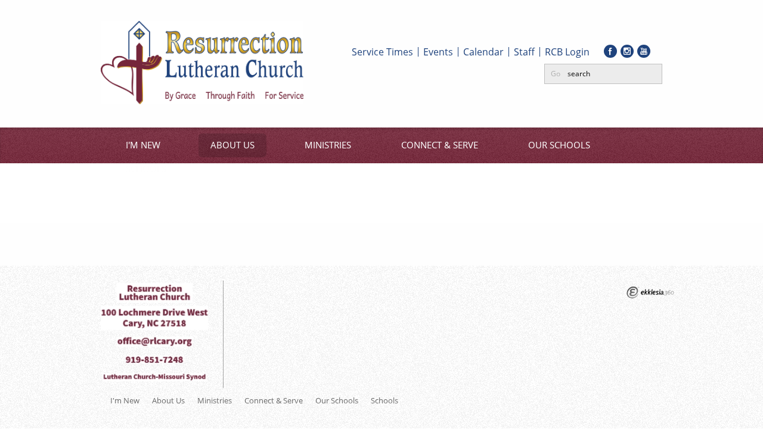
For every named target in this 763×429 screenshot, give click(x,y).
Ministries (328, 145)
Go (555, 74)
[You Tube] (643, 51)
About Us (232, 145)
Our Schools (559, 145)
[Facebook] (610, 51)
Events (438, 52)
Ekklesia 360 (650, 293)
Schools (146, 169)
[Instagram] (627, 51)
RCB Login (567, 52)
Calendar (483, 52)
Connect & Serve (439, 145)
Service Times (382, 52)
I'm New (143, 145)
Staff (524, 52)
